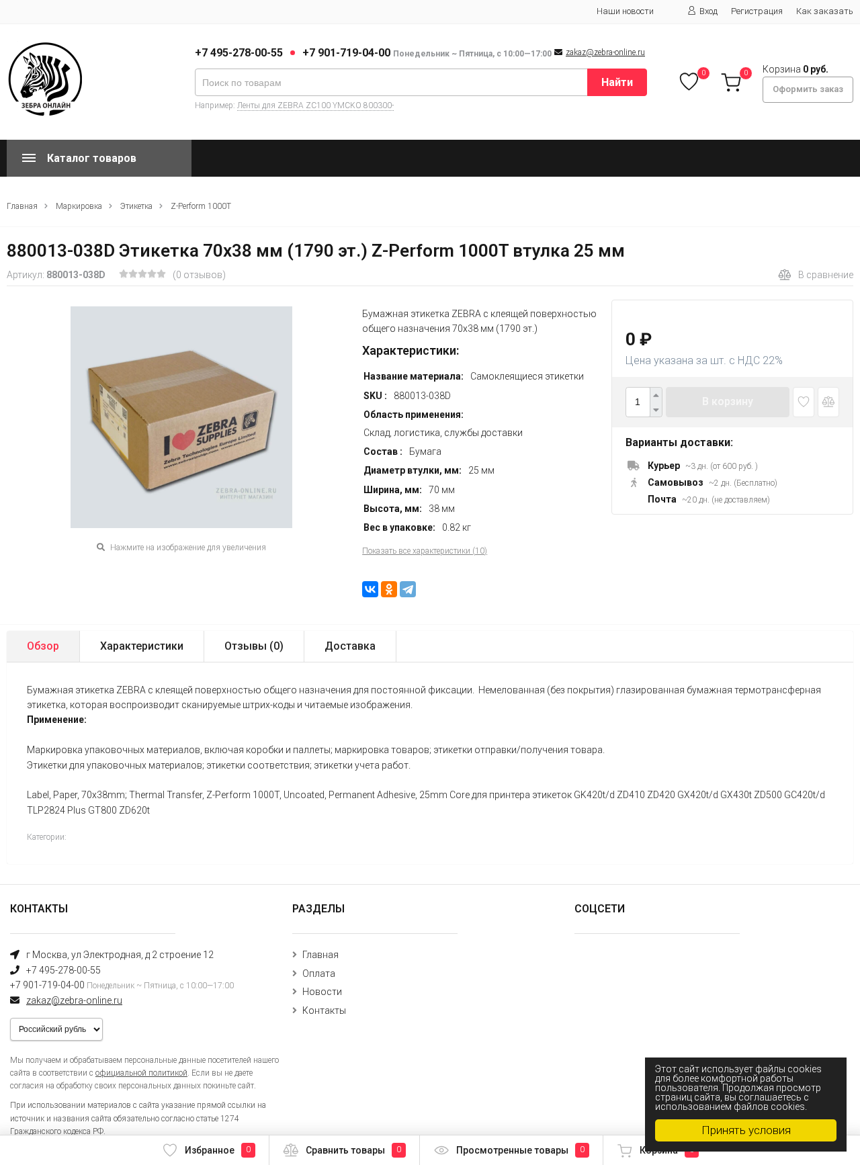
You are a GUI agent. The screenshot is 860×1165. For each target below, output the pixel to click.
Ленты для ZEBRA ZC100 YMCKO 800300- (315, 105)
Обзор (43, 646)
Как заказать (824, 11)
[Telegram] (408, 589)
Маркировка (79, 206)
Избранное (218, 1150)
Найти (617, 82)
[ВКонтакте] (370, 589)
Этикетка (136, 206)
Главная (22, 206)
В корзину (727, 401)
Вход (708, 11)
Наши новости (625, 11)
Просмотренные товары (520, 1150)
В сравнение (825, 274)
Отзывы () (254, 646)
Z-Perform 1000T (201, 206)
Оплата (318, 973)
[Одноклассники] (389, 589)
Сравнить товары (353, 1150)
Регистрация (757, 11)
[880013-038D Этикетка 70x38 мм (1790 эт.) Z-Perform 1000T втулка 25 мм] (181, 417)
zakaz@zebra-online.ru (605, 52)
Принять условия (746, 1130)
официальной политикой (141, 1073)
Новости (322, 991)
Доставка (350, 646)
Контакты (324, 1010)
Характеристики (141, 646)
